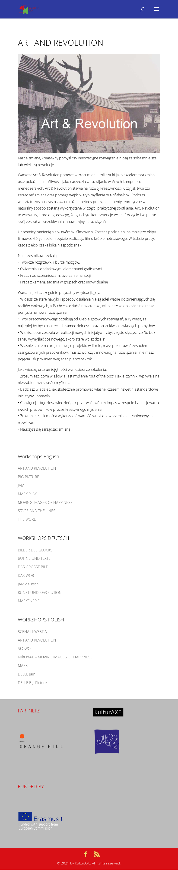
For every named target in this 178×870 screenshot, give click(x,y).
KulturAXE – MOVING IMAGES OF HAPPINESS (55, 657)
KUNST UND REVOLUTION (40, 592)
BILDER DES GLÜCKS (35, 550)
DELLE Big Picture (32, 682)
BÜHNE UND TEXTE (34, 558)
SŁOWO (24, 648)
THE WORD (27, 519)
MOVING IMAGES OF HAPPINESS (45, 502)
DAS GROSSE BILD (33, 566)
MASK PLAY (27, 493)
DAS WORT (27, 575)
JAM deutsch (28, 584)
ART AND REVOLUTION (37, 468)
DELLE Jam (26, 674)
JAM (21, 485)
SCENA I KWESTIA (32, 631)
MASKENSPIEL (29, 600)
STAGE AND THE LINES (36, 510)
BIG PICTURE (28, 476)
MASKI (23, 665)
